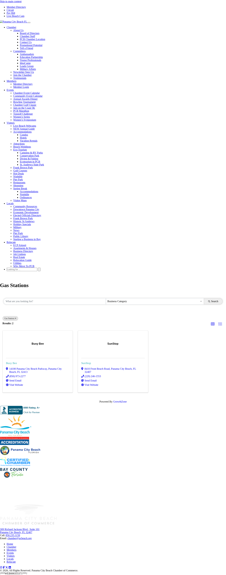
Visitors (11, 122)
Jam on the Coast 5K (24, 107)
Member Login (21, 87)
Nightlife (18, 176)
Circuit (10, 10)
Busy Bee (11, 363)
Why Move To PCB (23, 266)
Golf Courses (20, 170)
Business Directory (23, 251)
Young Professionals (30, 60)
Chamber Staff (27, 36)
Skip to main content (11, 1)
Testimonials (19, 78)
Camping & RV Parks (31, 152)
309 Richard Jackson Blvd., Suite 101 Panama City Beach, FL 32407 (20, 531)
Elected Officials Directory (27, 215)
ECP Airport (19, 245)
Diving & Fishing (29, 158)
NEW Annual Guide (24, 128)
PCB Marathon (21, 110)
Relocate (11, 242)
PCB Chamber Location (32, 39)
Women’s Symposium (24, 119)
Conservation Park (29, 155)
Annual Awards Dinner (25, 99)
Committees (19, 51)
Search (214, 301)
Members (11, 81)
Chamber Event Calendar (26, 93)
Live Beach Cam (15, 16)
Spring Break (20, 188)
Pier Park (18, 179)
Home (10, 543)
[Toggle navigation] (29, 22)
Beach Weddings (22, 146)
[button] (212, 324)
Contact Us (26, 42)
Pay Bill (11, 13)
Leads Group (27, 66)
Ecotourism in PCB (30, 161)
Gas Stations (9, 318)
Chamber (11, 27)
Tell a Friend (26, 48)
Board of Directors (29, 33)
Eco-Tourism (20, 149)
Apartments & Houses (24, 248)
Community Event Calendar (28, 96)
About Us (18, 30)
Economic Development (26, 212)
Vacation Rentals (28, 140)
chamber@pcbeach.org (19, 538)
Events (10, 90)
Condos (24, 134)
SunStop (86, 363)
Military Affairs (28, 69)
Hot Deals (18, 173)
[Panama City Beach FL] (14, 21)
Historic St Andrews (23, 221)
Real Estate (19, 257)
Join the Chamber (22, 75)
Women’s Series (21, 116)
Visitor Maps (20, 200)
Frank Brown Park (23, 167)
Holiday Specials (22, 224)
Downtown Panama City (26, 209)
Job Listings (19, 254)
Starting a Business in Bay (27, 239)
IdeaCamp (25, 63)
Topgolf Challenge (23, 113)
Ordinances (26, 197)
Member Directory (16, 7)
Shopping (18, 185)
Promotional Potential (31, 45)
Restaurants (19, 182)
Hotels (23, 137)
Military (17, 227)
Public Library (20, 236)
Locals (10, 203)
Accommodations (22, 131)
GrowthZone (120, 401)
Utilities (17, 263)
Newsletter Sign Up (23, 72)
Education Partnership (31, 57)
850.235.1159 (13, 535)
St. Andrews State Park (32, 164)
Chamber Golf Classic (24, 104)
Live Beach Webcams (24, 125)
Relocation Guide (22, 260)
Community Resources (25, 206)
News (16, 230)
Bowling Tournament (24, 102)
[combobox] (155, 301)
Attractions (19, 143)
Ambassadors (27, 54)
